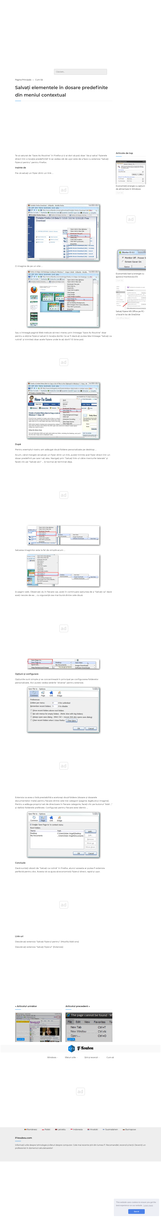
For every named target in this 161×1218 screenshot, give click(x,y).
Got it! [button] (136, 1211)
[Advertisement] (80, 17)
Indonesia (78, 1129)
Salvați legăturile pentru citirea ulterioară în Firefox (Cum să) (34, 1034)
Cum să (39, 80)
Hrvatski (94, 1129)
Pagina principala (23, 80)
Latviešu (62, 1129)
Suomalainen (111, 1129)
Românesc (32, 1129)
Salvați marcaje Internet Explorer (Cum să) (86, 1034)
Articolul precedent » (78, 1006)
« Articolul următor (26, 1006)
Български (130, 1129)
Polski (47, 1129)
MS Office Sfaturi (123, 318)
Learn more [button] (148, 1205)
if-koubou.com (23, 1137)
